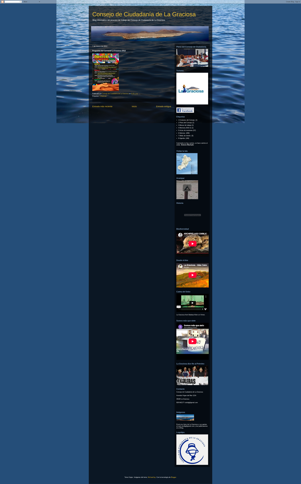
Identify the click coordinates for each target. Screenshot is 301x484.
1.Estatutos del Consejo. (186, 120)
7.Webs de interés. (184, 136)
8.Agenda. (181, 138)
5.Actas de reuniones (185, 130)
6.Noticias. (103, 96)
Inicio (134, 106)
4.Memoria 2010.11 (184, 128)
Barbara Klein (193, 315)
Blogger (173, 477)
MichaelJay (152, 477)
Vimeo (202, 315)
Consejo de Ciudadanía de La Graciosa (144, 14)
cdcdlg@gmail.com (191, 402)
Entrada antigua (163, 106)
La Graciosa (180, 315)
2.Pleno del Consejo (185, 122)
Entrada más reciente (102, 106)
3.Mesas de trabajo (184, 125)
